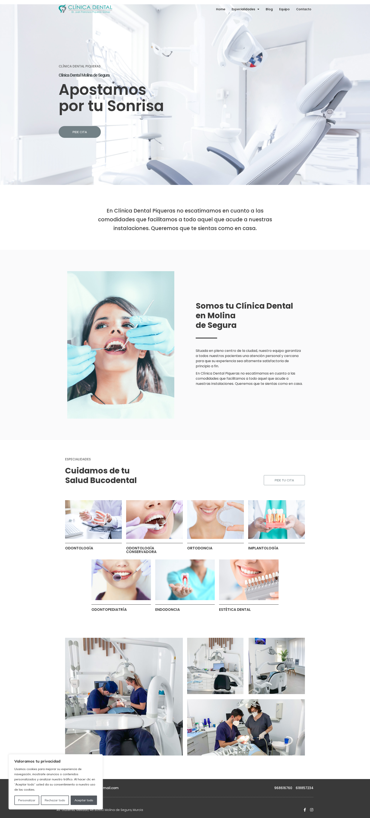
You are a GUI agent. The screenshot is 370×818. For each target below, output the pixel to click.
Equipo (284, 9)
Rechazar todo (55, 800)
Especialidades (243, 9)
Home (220, 9)
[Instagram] (311, 810)
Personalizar (26, 800)
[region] (56, 781)
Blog (269, 9)
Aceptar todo (84, 800)
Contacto (303, 9)
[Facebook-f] (305, 810)
